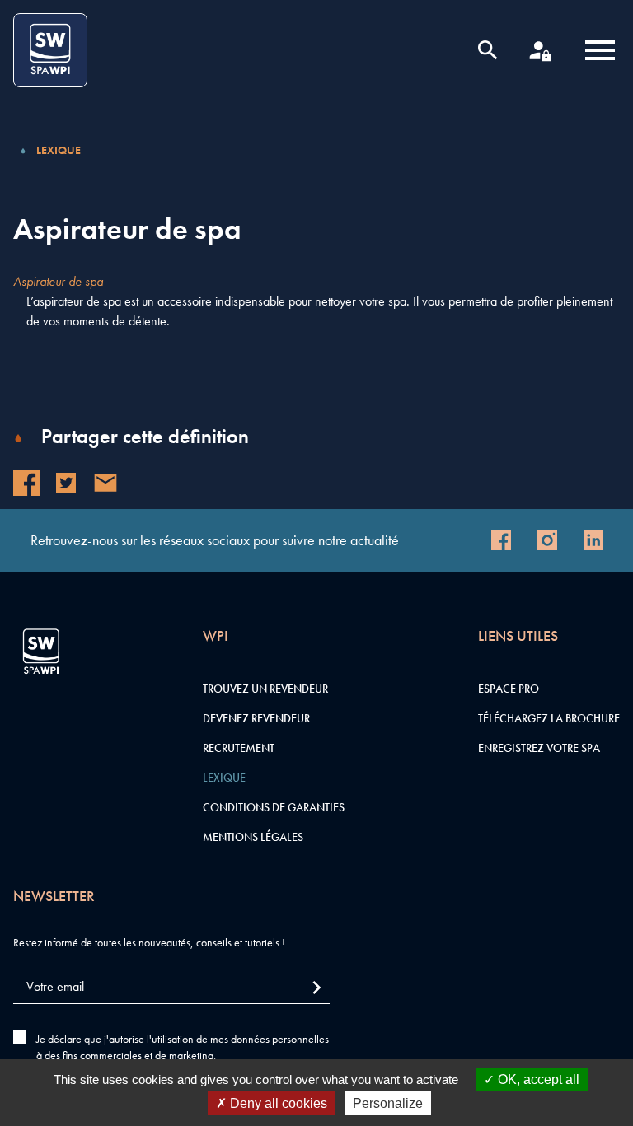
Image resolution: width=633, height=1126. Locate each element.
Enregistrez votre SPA (539, 748)
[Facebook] (26, 483)
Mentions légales (253, 836)
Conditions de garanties (274, 807)
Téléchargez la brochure (549, 718)
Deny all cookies (277, 1103)
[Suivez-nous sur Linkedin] (593, 540)
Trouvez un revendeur (265, 688)
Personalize (388, 1103)
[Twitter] (66, 483)
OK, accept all (537, 1079)
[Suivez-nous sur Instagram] (547, 540)
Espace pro (508, 688)
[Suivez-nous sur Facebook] (501, 540)
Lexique (58, 150)
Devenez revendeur (256, 718)
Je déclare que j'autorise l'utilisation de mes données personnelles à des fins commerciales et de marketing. (182, 1047)
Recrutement (238, 748)
